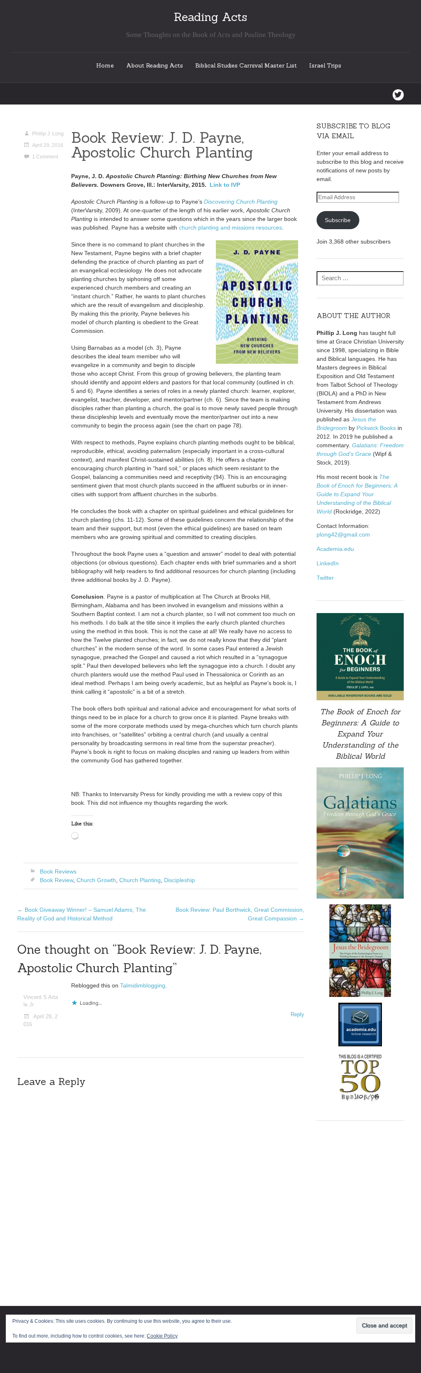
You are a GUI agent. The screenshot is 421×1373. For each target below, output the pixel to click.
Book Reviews (58, 871)
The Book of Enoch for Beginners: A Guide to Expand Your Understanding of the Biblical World (357, 494)
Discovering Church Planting (241, 201)
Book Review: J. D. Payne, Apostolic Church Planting (162, 145)
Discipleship (179, 880)
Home (105, 65)
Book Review (56, 880)
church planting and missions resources (230, 227)
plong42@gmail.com (343, 534)
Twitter (325, 577)
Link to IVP (225, 184)
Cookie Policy (162, 1336)
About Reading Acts (154, 65)
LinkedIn (328, 563)
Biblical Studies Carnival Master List (246, 65)
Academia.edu (335, 549)
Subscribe (338, 220)
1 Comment (45, 157)
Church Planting (140, 880)
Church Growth (96, 880)
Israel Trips (325, 65)
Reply (297, 1015)
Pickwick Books (376, 428)
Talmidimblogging (142, 985)
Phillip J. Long (48, 134)
